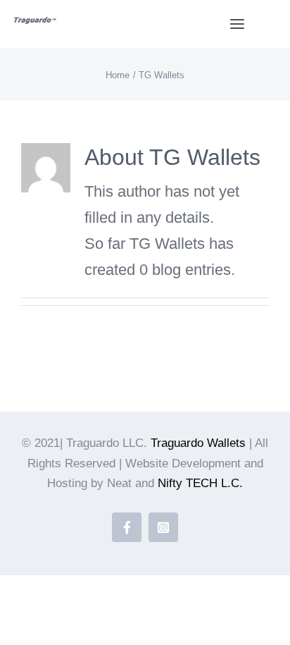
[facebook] (126, 527)
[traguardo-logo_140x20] (35, 24)
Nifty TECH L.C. (200, 483)
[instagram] (163, 527)
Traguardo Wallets (198, 443)
